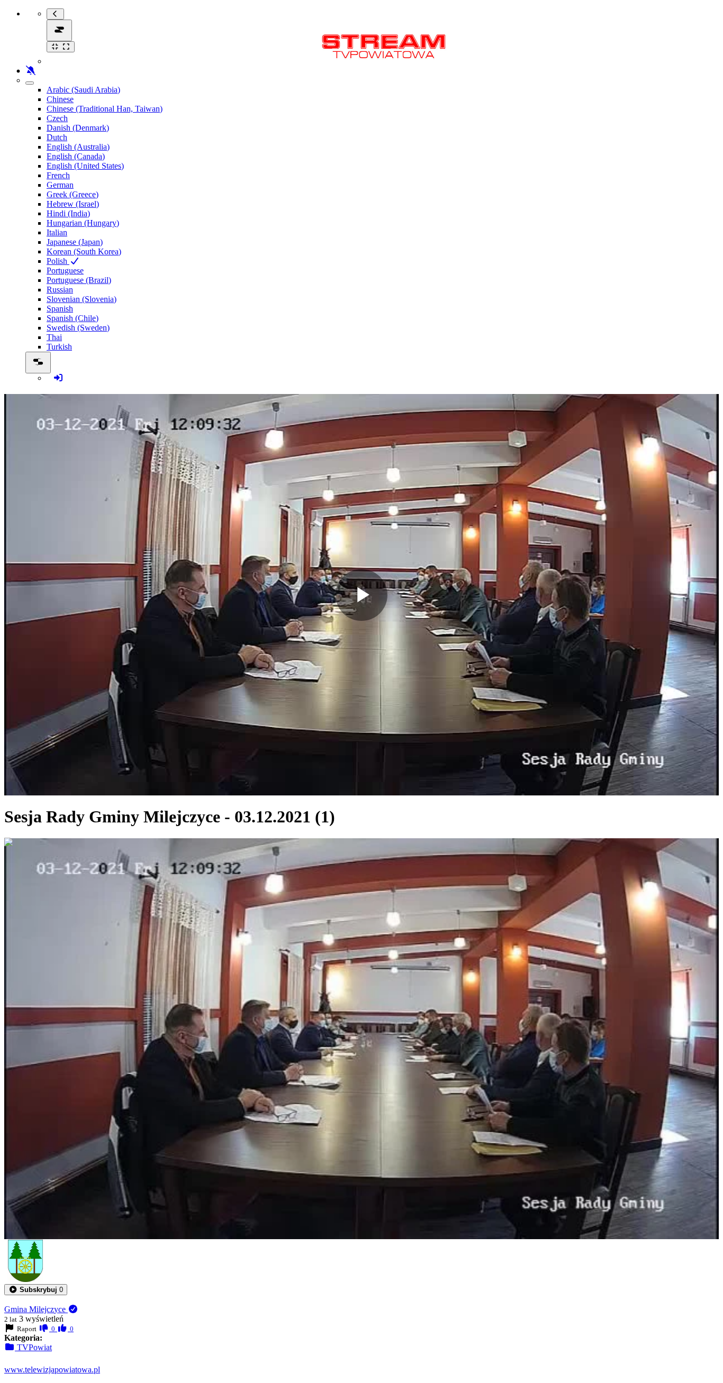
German (60, 184)
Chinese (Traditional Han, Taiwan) (104, 108)
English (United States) (85, 165)
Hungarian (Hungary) (83, 222)
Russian (60, 289)
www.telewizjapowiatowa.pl (52, 1369)
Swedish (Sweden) (78, 327)
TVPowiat (33, 1347)
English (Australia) (78, 146)
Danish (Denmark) (78, 127)
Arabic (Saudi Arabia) (83, 89)
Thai (54, 337)
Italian (57, 232)
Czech (57, 118)
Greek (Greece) (72, 194)
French (58, 175)
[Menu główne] (59, 30)
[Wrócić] (55, 14)
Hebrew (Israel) (73, 203)
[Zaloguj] (58, 378)
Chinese (60, 99)
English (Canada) (76, 156)
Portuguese (65, 270)
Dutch (57, 137)
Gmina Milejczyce (36, 1309)
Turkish (59, 346)
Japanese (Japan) (75, 241)
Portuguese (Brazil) (79, 280)
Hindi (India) (68, 213)
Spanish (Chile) (72, 318)
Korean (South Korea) (84, 251)
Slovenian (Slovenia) (81, 299)
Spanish (60, 308)
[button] (35, 1289)
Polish (58, 261)
